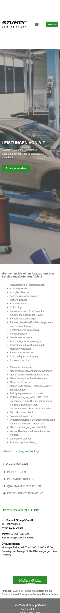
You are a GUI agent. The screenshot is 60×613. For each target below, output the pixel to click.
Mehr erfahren (50, 594)
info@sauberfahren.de (22, 537)
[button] (36, 24)
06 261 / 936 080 (20, 533)
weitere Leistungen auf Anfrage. (23, 451)
